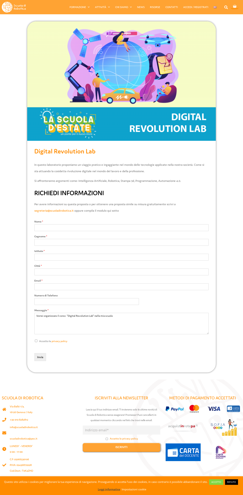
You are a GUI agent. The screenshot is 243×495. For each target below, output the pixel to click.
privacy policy (59, 341)
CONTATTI (171, 7)
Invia (40, 357)
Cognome (40, 236)
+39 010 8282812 (19, 419)
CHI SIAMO (121, 7)
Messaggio (41, 310)
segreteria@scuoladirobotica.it (54, 211)
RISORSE (155, 7)
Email (38, 280)
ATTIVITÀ (100, 7)
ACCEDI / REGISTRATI (195, 7)
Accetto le (53, 341)
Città (38, 265)
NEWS (141, 7)
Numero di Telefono (46, 295)
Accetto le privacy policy (124, 438)
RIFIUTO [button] (231, 482)
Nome (38, 221)
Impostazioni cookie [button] (134, 489)
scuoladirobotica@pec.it (23, 438)
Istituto (39, 251)
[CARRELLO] (235, 6)
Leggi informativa (109, 489)
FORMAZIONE (78, 7)
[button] (226, 7)
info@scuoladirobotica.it (24, 427)
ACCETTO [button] (216, 482)
